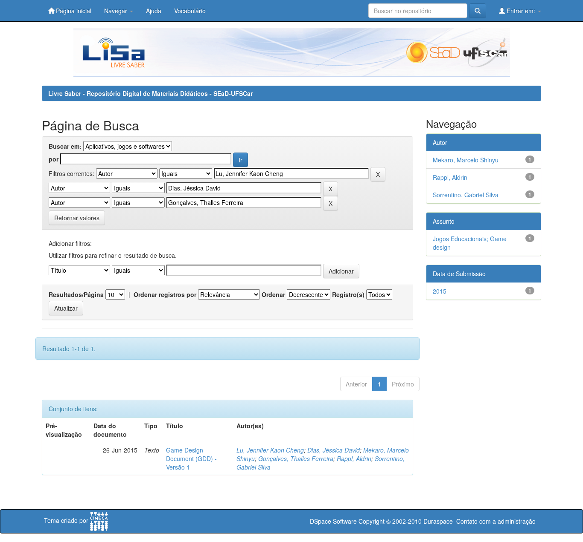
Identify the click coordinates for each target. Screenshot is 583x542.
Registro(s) (348, 294)
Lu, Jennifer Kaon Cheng (270, 450)
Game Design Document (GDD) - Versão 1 (191, 458)
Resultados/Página (76, 294)
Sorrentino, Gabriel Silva (465, 194)
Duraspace (438, 521)
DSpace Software (333, 521)
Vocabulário (190, 10)
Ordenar (273, 294)
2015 (439, 291)
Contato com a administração (496, 521)
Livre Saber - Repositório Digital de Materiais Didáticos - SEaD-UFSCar (150, 93)
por (53, 159)
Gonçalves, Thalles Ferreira (295, 458)
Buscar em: (65, 146)
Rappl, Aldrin (354, 458)
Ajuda (153, 10)
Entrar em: (521, 10)
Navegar (116, 10)
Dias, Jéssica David (333, 450)
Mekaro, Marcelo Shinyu (465, 160)
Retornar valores (76, 217)
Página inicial (72, 10)
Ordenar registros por (165, 294)
